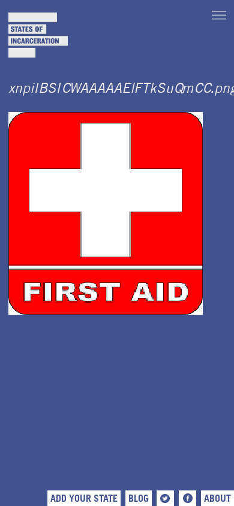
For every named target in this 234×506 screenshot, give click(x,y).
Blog (138, 498)
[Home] (38, 35)
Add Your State (84, 498)
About (217, 498)
